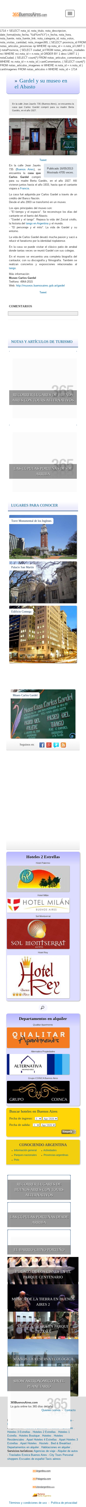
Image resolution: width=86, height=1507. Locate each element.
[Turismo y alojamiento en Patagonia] (43, 1478)
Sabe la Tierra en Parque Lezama (43, 1329)
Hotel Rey (43, 952)
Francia (24, 188)
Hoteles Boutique (29, 1435)
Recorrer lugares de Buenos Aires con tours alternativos (43, 397)
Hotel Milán (43, 895)
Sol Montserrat (43, 916)
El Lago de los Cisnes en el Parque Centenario (43, 1274)
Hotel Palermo (43, 863)
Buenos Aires (25, 169)
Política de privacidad (64, 1502)
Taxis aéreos (53, 1458)
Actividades (50, 1150)
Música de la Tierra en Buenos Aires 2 (43, 1301)
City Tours (55, 1454)
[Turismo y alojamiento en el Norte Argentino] (43, 1494)
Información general (25, 1150)
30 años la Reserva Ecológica (43, 1359)
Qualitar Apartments (43, 1025)
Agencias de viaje (44, 1451)
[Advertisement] (43, 795)
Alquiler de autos (68, 1451)
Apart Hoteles (28, 1443)
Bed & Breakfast (61, 1443)
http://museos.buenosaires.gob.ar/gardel (40, 285)
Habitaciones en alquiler (55, 1447)
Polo (16, 1159)
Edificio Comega (21, 611)
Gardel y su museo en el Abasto (41, 84)
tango (12, 268)
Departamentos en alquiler (23, 1447)
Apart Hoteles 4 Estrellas (42, 1439)
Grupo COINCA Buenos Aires (43, 1078)
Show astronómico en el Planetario (39, 1384)
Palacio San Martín (22, 567)
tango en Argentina (37, 223)
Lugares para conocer (34, 505)
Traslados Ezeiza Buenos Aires (28, 1454)
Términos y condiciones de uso (28, 1502)
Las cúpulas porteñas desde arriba (43, 471)
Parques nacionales (25, 1155)
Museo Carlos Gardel (25, 695)
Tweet (43, 160)
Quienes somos (51, 1410)
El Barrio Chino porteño (39, 1250)
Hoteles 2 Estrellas (44, 1431)
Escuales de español (31, 1458)
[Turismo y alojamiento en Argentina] (43, 1470)
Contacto (70, 1410)
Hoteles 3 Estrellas (18, 1431)
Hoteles (46, 1435)
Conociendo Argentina (43, 1145)
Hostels (43, 1443)
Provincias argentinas (56, 1155)
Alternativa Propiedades (43, 1051)
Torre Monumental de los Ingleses (31, 520)
